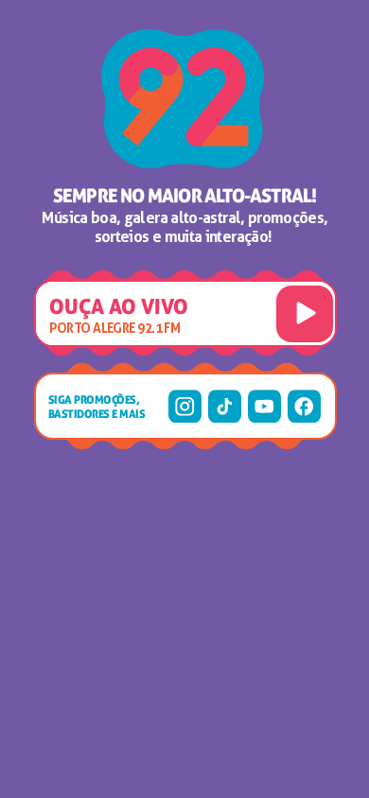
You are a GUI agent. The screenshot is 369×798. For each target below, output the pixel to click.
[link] (185, 407)
